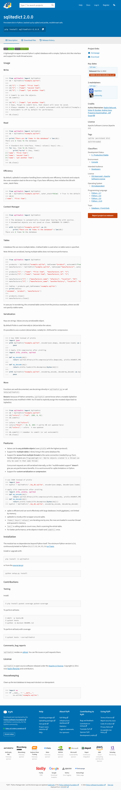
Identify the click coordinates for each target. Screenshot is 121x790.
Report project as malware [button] (102, 215)
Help (80, 5)
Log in (96, 5)
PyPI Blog (63, 717)
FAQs (41, 732)
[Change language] (114, 5)
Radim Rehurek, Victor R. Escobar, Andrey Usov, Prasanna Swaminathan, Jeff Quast (102, 111)
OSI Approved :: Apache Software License (100, 177)
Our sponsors (64, 732)
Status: (14, 729)
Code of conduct (106, 724)
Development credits (87, 735)
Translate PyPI (85, 729)
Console (94, 162)
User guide (43, 724)
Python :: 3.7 (96, 193)
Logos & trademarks (67, 729)
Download (95, 57)
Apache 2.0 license (56, 666)
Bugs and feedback (86, 720)
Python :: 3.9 (96, 198)
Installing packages (46, 717)
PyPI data (92, 67)
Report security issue (108, 720)
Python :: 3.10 (96, 201)
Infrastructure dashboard (64, 721)
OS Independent (97, 186)
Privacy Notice (106, 727)
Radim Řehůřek (13, 668)
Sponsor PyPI (85, 732)
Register (106, 5)
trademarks (51, 785)
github (25, 652)
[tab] (11, 40)
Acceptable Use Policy (106, 731)
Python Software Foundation (14, 719)
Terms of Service (106, 717)
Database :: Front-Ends (100, 208)
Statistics (63, 726)
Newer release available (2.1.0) (102, 75)
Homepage (95, 53)
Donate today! (9, 734)
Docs (88, 5)
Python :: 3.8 (96, 195)
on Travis (50, 546)
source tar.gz (18, 565)
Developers (95, 169)
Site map (110, 785)
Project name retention (44, 728)
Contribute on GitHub (85, 724)
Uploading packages (46, 720)
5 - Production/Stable (99, 155)
